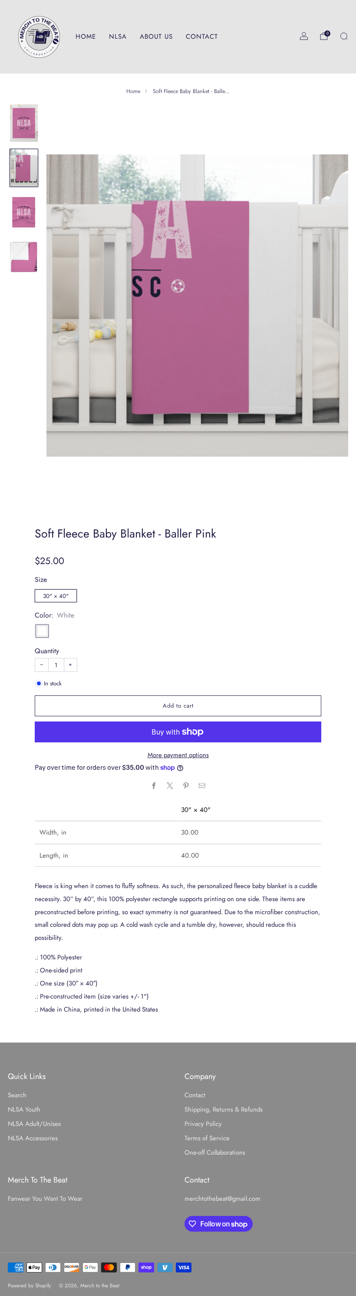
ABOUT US (156, 36)
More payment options (178, 755)
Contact (195, 1095)
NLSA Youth (24, 1109)
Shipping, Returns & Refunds (224, 1109)
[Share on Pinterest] (186, 786)
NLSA (118, 36)
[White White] (42, 631)
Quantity (47, 651)
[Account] (304, 36)
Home (133, 91)
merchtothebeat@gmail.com (222, 1198)
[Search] (344, 36)
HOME (86, 36)
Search (17, 1095)
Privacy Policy (203, 1124)
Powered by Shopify (29, 1285)
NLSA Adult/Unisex (34, 1124)
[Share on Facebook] (153, 786)
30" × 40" (56, 596)
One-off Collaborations (215, 1152)
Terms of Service (207, 1138)
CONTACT (202, 36)
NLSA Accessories (33, 1138)
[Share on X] (170, 786)
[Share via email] (202, 786)
